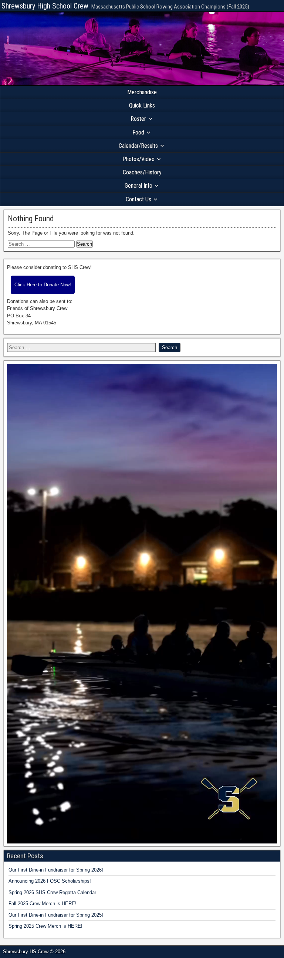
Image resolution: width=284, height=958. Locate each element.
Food (138, 132)
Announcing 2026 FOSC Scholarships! (50, 881)
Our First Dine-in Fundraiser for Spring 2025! (56, 915)
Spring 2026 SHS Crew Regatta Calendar (52, 892)
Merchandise (142, 92)
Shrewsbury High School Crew (44, 5)
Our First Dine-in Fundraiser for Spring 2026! (56, 870)
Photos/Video (138, 159)
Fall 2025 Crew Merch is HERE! (43, 903)
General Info (138, 185)
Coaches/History (142, 172)
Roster (138, 118)
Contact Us (138, 199)
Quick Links (142, 105)
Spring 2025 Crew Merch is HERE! (45, 926)
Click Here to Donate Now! (42, 284)
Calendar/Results (138, 145)
